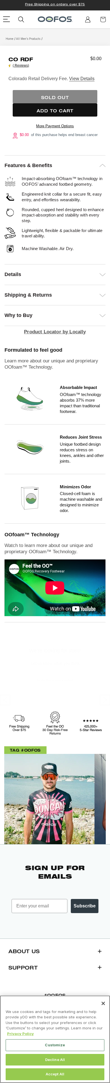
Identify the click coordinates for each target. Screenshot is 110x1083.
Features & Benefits (28, 165)
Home (9, 38)
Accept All (55, 1074)
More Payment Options (55, 126)
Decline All (55, 1059)
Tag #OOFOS (25, 750)
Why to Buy (18, 315)
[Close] (103, 1003)
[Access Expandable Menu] (6, 19)
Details (13, 274)
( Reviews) (21, 65)
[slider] (10, 65)
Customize (55, 1045)
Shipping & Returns (28, 295)
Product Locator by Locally (55, 331)
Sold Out (55, 97)
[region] (55, 1039)
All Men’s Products (28, 38)
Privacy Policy (20, 1033)
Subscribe (85, 905)
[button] (21, 19)
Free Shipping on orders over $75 (55, 4)
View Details (81, 78)
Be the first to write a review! (55, 680)
